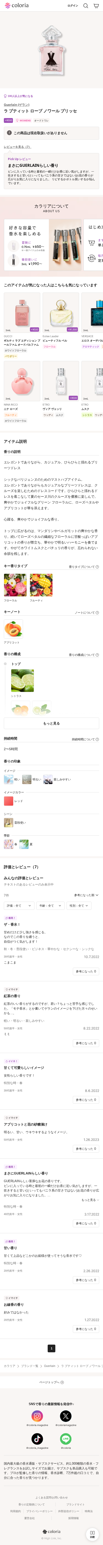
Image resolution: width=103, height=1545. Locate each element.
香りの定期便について (31, 1504)
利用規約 (15, 1511)
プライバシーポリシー (39, 1511)
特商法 (89, 1511)
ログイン (73, 5)
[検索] (86, 6)
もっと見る (51, 723)
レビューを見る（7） (17, 146)
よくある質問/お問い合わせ (51, 1497)
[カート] (96, 6)
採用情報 (73, 1518)
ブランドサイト (75, 1504)
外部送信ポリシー (68, 1511)
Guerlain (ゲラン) (16, 105)
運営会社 (29, 1518)
